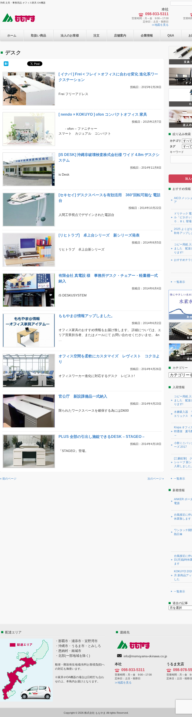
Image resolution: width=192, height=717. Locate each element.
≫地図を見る (160, 24)
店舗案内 (120, 35)
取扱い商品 (38, 35)
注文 (96, 35)
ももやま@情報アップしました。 (87, 316)
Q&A (170, 35)
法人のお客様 (70, 35)
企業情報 (147, 35)
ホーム (11, 35)
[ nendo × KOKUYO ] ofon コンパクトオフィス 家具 (103, 114)
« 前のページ (8, 478)
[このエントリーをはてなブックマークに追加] (6, 64)
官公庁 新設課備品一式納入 (83, 396)
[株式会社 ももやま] (21, 21)
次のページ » (156, 478)
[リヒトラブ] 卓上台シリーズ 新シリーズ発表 (99, 235)
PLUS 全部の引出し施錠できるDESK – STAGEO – (101, 437)
